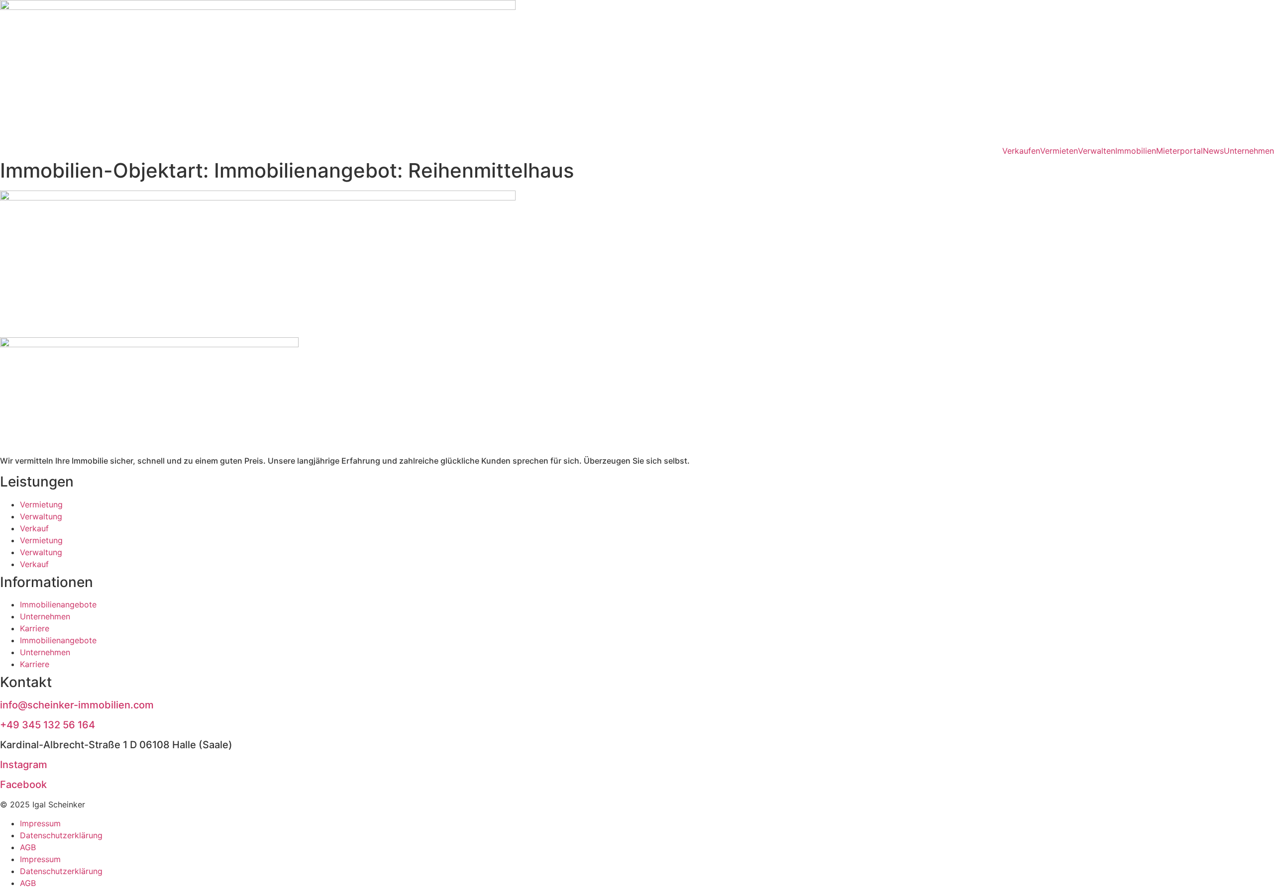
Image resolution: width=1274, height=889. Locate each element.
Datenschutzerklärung (61, 835)
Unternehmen (1249, 151)
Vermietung (41, 504)
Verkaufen (1021, 151)
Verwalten (1096, 151)
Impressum (40, 823)
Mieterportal (1179, 151)
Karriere (34, 628)
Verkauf (34, 528)
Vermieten (1059, 151)
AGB (28, 847)
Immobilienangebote (58, 604)
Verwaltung (41, 516)
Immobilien (1135, 151)
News (1213, 151)
